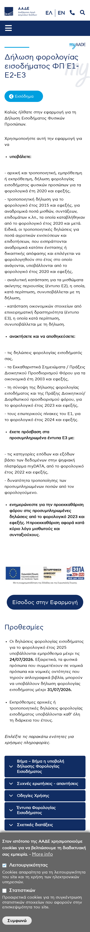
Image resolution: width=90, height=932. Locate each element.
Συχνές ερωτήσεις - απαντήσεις (47, 784)
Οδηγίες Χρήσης (33, 796)
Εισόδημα (24, 96)
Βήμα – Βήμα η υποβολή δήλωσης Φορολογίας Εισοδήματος (40, 766)
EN (61, 13)
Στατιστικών (22, 890)
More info (42, 854)
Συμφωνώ (17, 921)
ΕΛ (49, 13)
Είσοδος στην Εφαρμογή (45, 602)
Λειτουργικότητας (28, 865)
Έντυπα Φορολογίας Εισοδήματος (36, 810)
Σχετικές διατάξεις (35, 825)
